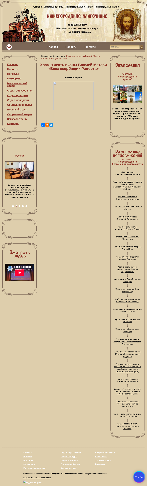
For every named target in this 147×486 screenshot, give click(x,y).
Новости (70, 46)
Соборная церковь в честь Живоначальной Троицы (127, 300)
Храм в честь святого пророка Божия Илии (127, 248)
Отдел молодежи (18, 100)
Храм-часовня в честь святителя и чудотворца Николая (127, 426)
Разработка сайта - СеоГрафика (37, 478)
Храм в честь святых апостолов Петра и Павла (127, 228)
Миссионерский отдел (17, 84)
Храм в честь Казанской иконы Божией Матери (127, 310)
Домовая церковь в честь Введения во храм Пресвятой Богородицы (127, 341)
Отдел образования (20, 90)
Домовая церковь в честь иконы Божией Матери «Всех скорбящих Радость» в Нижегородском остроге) (127, 367)
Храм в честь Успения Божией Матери (127, 208)
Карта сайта (101, 456)
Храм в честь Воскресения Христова (127, 320)
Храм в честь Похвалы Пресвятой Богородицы (127, 380)
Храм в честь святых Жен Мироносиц (127, 290)
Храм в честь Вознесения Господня (127, 330)
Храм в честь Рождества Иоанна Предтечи (127, 258)
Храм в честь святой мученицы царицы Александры (127, 415)
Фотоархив (14, 78)
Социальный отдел (19, 104)
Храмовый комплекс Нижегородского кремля (127, 198)
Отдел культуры (17, 95)
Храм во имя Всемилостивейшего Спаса (127, 173)
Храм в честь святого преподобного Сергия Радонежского (127, 269)
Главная (53, 46)
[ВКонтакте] (43, 125)
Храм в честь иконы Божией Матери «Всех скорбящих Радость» (127, 354)
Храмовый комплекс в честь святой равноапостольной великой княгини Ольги (127, 391)
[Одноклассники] (47, 125)
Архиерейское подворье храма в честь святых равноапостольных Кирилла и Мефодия (127, 185)
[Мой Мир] (51, 125)
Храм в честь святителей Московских (127, 238)
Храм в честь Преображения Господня (127, 280)
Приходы (13, 73)
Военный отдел (17, 109)
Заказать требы (17, 119)
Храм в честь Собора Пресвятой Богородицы (127, 218)
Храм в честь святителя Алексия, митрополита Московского (127, 403)
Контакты (90, 46)
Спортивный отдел (19, 114)
